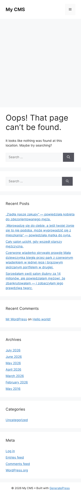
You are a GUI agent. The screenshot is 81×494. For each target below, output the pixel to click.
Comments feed (18, 464)
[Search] (68, 157)
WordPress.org (17, 470)
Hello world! (42, 319)
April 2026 (13, 369)
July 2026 (13, 350)
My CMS (15, 9)
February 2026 (17, 382)
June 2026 (14, 357)
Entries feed (15, 457)
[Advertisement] (40, 61)
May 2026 (13, 363)
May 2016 (13, 389)
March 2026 (15, 376)
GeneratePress (60, 488)
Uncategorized (17, 420)
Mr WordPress (16, 319)
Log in (10, 451)
